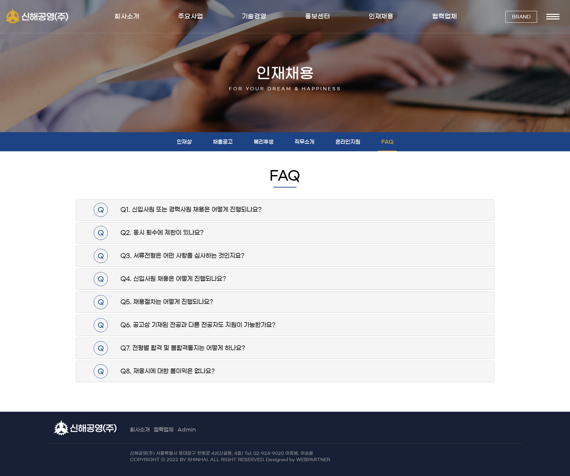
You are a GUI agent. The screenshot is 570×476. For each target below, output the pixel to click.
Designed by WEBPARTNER (298, 460)
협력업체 (164, 429)
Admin (186, 429)
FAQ (387, 141)
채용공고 (223, 141)
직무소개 (304, 141)
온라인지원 (347, 141)
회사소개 (140, 429)
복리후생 (263, 141)
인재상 (184, 141)
